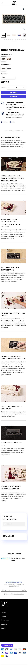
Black (8, 68)
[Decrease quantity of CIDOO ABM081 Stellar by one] (9, 87)
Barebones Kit (3, 59)
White (3, 68)
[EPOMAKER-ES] (14, 2)
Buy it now (13, 96)
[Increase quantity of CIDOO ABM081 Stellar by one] (24, 87)
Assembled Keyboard (8, 59)
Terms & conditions (19, 594)
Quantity (3, 87)
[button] (25, 2)
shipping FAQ (18, 107)
